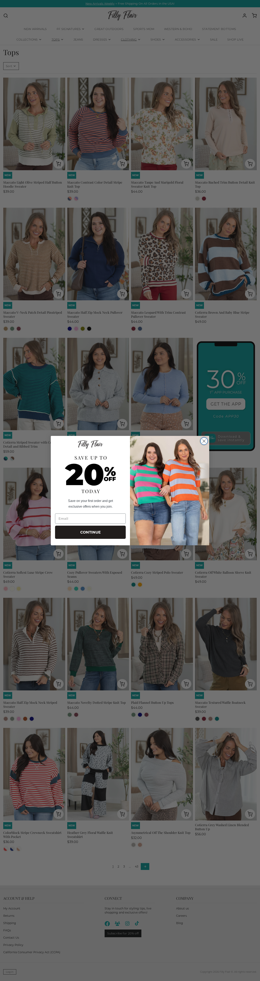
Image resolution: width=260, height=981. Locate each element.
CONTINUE (90, 532)
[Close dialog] (204, 441)
